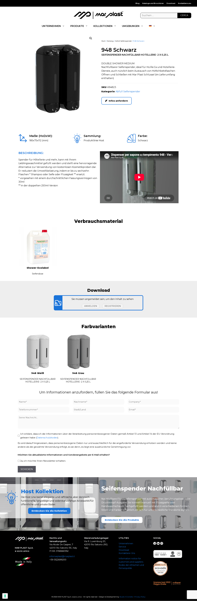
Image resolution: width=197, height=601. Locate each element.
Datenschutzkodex (47, 437)
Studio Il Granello (126, 597)
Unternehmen (126, 543)
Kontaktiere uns (184, 3)
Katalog (110, 41)
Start (103, 41)
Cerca (184, 15)
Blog (137, 3)
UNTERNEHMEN (51, 26)
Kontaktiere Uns (127, 553)
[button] (90, 38)
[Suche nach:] (165, 15)
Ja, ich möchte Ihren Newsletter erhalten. (43, 460)
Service (122, 546)
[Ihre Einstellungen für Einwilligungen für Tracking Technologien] (5, 596)
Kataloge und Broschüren (153, 3)
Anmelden (90, 306)
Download (171, 3)
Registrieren (113, 306)
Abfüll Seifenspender (123, 41)
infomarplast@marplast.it (62, 556)
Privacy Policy (139, 597)
